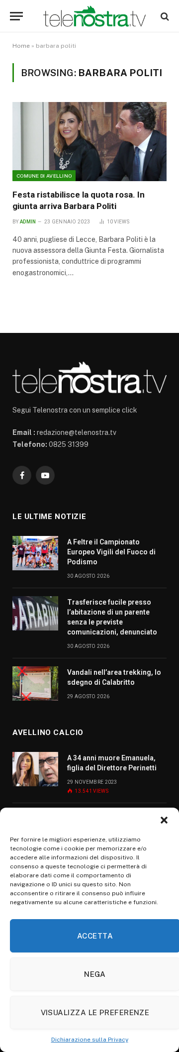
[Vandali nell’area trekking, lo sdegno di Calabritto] (35, 683)
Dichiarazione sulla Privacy (89, 1039)
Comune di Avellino (44, 176)
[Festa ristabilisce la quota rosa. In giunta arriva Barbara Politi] (89, 141)
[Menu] (16, 16)
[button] (164, 820)
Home (21, 45)
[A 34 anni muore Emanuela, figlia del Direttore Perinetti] (35, 769)
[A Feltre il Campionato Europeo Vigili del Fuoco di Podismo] (35, 553)
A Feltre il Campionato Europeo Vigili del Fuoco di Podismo (111, 552)
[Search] (164, 16)
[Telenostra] (94, 16)
